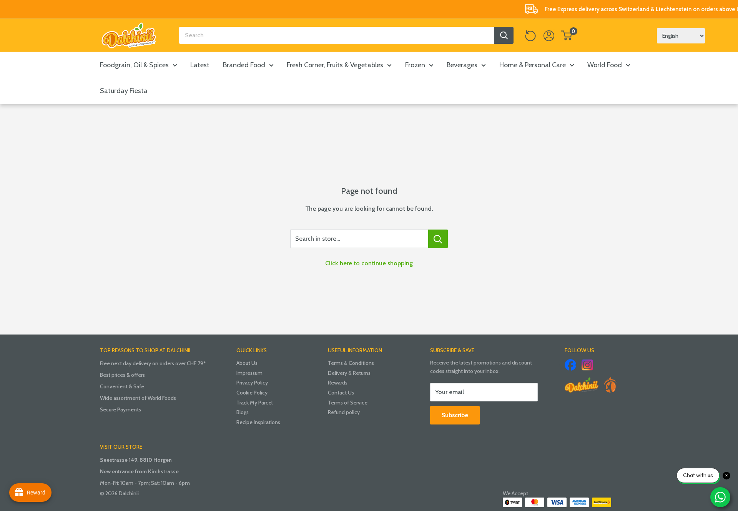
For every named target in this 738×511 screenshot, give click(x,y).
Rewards (337, 382)
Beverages (462, 65)
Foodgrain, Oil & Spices (134, 65)
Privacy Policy (252, 382)
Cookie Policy (252, 392)
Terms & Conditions (351, 363)
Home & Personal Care (532, 65)
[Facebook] (570, 365)
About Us (247, 363)
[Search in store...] (438, 239)
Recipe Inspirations (258, 422)
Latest (199, 65)
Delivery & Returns (349, 373)
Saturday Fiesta (124, 91)
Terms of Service (347, 402)
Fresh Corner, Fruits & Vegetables (335, 65)
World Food (604, 65)
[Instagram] (587, 365)
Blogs (242, 412)
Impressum (249, 373)
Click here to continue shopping (369, 263)
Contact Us (341, 392)
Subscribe (455, 415)
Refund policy (344, 412)
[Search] (504, 35)
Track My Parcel (254, 402)
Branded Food (244, 65)
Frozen (415, 65)
